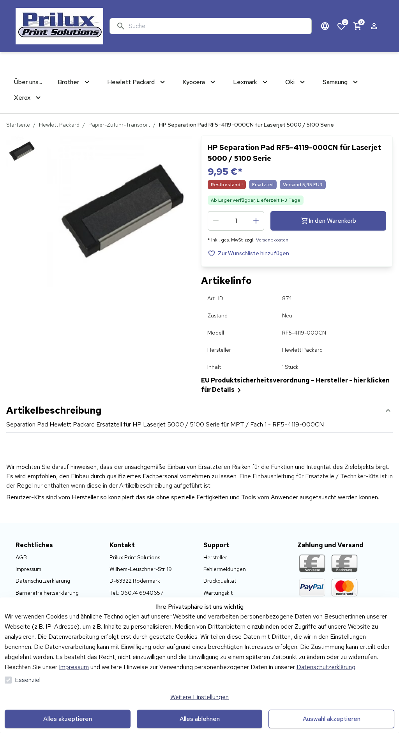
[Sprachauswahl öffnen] (325, 26)
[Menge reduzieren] (216, 220)
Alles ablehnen (200, 719)
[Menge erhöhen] (256, 220)
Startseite (18, 124)
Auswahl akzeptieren (331, 719)
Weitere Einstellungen (199, 697)
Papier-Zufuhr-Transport (119, 124)
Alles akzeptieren (67, 719)
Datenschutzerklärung (326, 667)
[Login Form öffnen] (374, 26)
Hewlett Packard (59, 124)
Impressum (74, 667)
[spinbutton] (236, 220)
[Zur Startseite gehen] (59, 26)
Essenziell (28, 680)
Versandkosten (272, 240)
